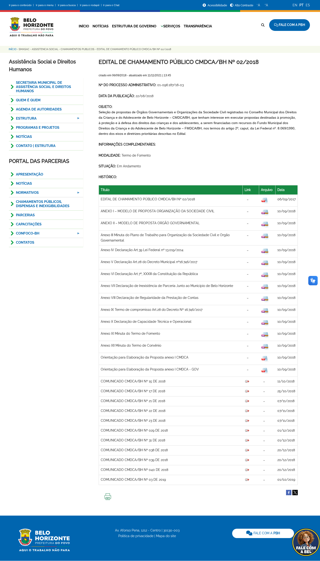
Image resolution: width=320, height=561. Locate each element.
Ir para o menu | (46, 5)
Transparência (198, 26)
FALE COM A (266, 533)
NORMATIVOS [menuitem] (24, 194)
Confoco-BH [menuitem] (24, 234)
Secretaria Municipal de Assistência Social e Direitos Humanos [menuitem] (43, 87)
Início (84, 26)
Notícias (100, 26)
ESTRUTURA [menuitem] (23, 119)
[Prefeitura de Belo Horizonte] (31, 24)
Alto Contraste (244, 5)
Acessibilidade (218, 5)
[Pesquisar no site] (262, 25)
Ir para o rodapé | (91, 5)
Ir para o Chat (111, 5)
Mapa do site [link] (166, 536)
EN (295, 5)
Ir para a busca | (68, 5)
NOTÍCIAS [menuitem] (24, 137)
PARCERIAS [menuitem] (25, 215)
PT (301, 5)
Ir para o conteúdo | (22, 5)
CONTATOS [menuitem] (25, 242)
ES (308, 5)
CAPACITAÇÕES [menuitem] (28, 224)
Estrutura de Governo (134, 26)
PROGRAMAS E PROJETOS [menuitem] (37, 127)
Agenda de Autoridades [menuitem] (39, 109)
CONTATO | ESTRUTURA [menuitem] (36, 146)
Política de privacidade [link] (135, 536)
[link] (263, 533)
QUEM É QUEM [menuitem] (28, 100)
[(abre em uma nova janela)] (295, 492)
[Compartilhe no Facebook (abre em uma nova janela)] (288, 492)
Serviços (171, 26)
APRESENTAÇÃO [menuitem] (29, 174)
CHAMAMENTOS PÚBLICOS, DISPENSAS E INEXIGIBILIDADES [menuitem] (42, 204)
